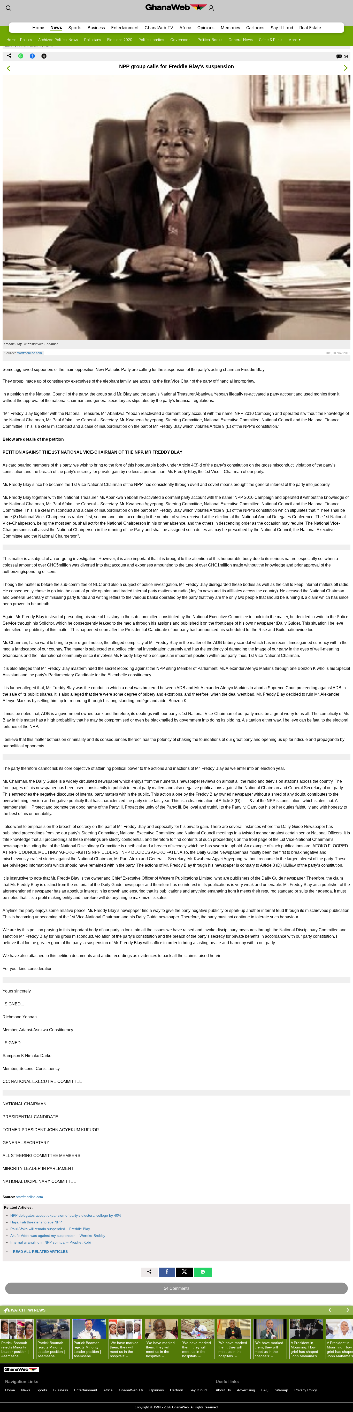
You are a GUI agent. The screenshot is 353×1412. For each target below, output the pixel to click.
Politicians (92, 39)
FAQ (264, 1390)
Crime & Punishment (276, 39)
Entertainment (125, 27)
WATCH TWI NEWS (28, 1310)
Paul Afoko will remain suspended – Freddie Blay (50, 1229)
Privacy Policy (305, 1390)
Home (38, 27)
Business (96, 27)
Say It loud (198, 1390)
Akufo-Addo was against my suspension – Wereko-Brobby (57, 1235)
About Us (223, 1390)
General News (240, 39)
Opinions (205, 27)
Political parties (151, 39)
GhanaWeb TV (159, 27)
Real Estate (310, 27)
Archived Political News (58, 39)
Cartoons (255, 27)
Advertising (246, 1390)
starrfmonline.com (29, 353)
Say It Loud (282, 27)
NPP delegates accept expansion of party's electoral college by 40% (65, 1215)
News (56, 27)
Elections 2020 (119, 39)
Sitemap (281, 1390)
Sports (74, 27)
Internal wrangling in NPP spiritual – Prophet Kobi (50, 1242)
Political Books (210, 39)
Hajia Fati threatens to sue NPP (36, 1222)
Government (180, 39)
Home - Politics (19, 39)
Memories (230, 27)
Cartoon (176, 1390)
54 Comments (176, 1288)
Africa (185, 27)
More (292, 39)
